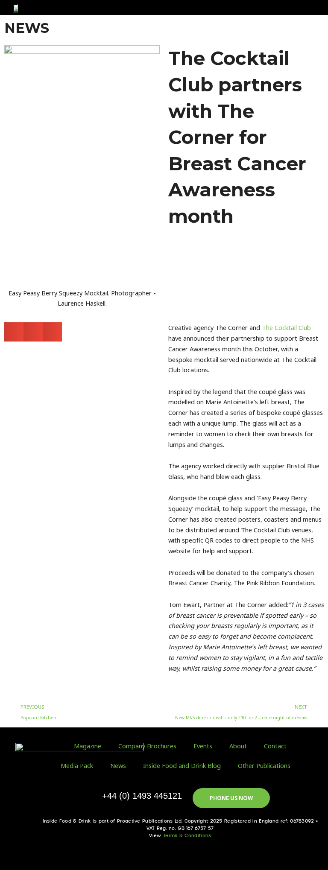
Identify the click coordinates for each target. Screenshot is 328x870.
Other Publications (264, 765)
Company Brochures (147, 746)
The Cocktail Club (286, 327)
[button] (300, 7)
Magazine (87, 746)
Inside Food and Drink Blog (182, 765)
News (118, 765)
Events (202, 746)
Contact (275, 746)
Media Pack (77, 765)
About (238, 746)
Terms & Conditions (187, 835)
